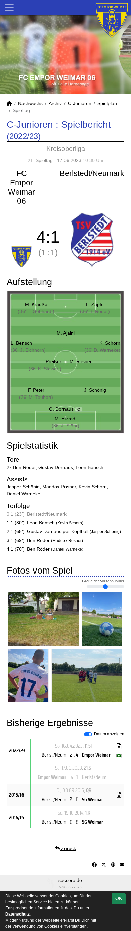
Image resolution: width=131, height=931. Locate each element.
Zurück (68, 848)
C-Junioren (79, 103)
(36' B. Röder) (95, 311)
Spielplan (107, 103)
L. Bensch (21, 343)
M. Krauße (36, 304)
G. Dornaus (64, 409)
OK (118, 898)
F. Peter (36, 390)
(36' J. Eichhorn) (28, 350)
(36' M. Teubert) (36, 397)
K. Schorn (109, 343)
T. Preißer (51, 361)
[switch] (88, 734)
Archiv (55, 103)
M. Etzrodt (66, 418)
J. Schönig (95, 390)
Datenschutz (17, 914)
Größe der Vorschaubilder (103, 581)
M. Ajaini (66, 333)
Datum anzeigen (109, 734)
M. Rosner (81, 361)
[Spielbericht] (119, 746)
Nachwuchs (30, 103)
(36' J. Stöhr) (65, 425)
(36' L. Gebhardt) (36, 311)
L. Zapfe (95, 304)
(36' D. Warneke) (102, 350)
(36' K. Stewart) (45, 368)
